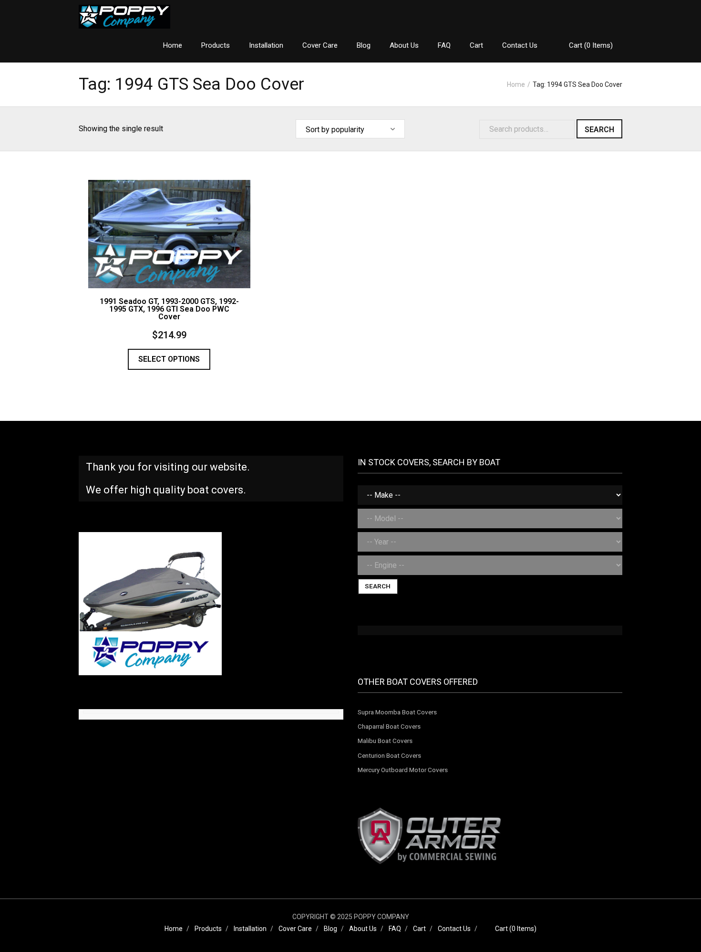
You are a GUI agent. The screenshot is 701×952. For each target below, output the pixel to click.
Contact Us (454, 928)
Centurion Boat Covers (389, 755)
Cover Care (295, 928)
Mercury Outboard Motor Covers (403, 770)
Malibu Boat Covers (385, 740)
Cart (419, 928)
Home (516, 84)
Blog (330, 928)
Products (208, 928)
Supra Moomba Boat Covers (397, 712)
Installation (250, 928)
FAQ (395, 928)
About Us (363, 928)
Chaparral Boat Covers (389, 726)
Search (599, 129)
